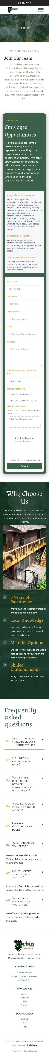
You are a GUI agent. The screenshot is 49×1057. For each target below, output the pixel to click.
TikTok (24, 1022)
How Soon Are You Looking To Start (22, 372)
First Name (12, 281)
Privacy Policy (17, 1051)
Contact (24, 1005)
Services (24, 994)
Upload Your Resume (17, 406)
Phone (10, 327)
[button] (41, 10)
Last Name (12, 296)
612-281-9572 (24, 980)
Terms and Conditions (32, 460)
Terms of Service (30, 1051)
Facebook (24, 1019)
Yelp (24, 1026)
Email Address (14, 312)
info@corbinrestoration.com (24, 976)
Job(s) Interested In (16, 389)
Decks (24, 1001)
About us (24, 997)
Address (11, 342)
